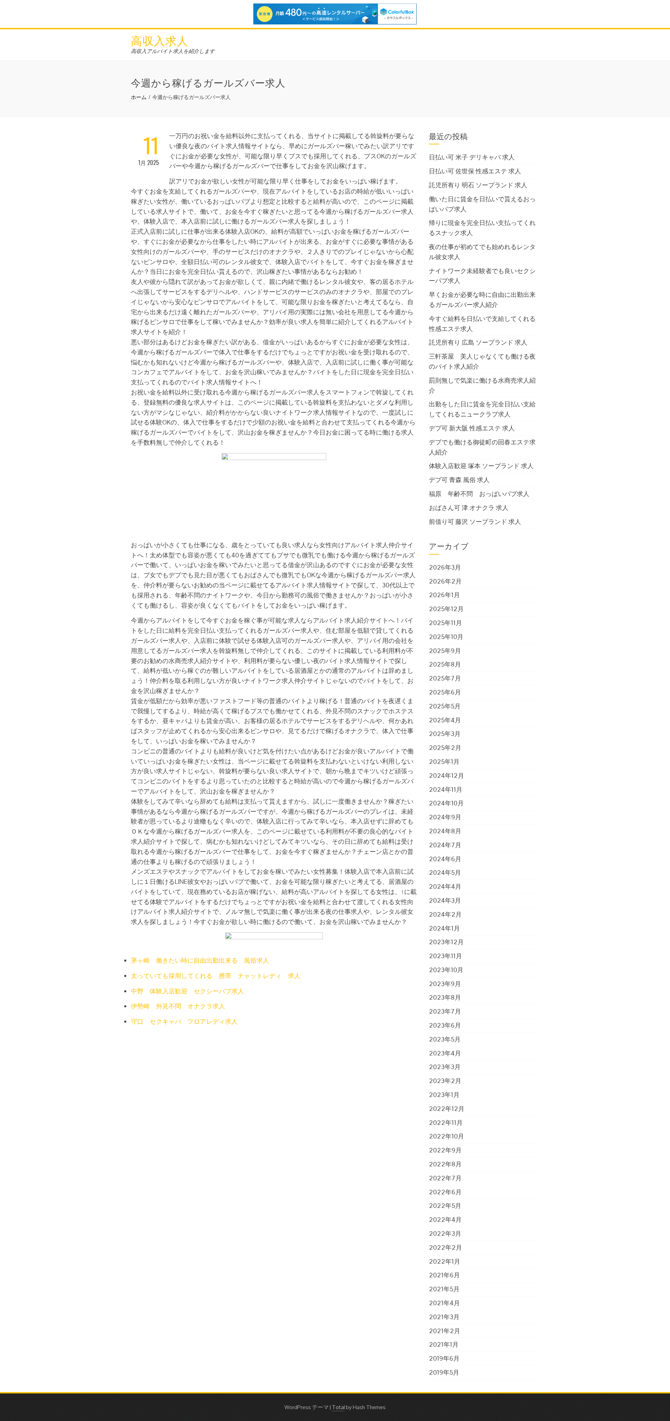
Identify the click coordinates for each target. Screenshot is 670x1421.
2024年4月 (445, 886)
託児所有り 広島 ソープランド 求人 (478, 342)
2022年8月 (445, 1164)
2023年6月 (445, 1025)
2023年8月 (445, 997)
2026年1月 (444, 595)
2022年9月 (445, 1150)
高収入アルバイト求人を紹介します (173, 51)
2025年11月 (445, 623)
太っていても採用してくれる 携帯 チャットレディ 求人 (215, 976)
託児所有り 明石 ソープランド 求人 (478, 185)
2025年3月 (445, 734)
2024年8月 (445, 831)
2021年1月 (444, 1344)
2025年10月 (446, 637)
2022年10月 (446, 1136)
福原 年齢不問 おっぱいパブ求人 (479, 494)
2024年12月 (446, 776)
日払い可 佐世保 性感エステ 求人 (475, 171)
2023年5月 (445, 1039)
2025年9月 (445, 651)
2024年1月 (444, 928)
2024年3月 (445, 900)
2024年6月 (445, 859)
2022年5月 (445, 1206)
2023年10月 (446, 970)
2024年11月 (445, 789)
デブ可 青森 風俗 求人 (459, 480)
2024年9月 (445, 817)
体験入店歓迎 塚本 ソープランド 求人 (481, 466)
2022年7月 (445, 1178)
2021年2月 (444, 1331)
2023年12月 (446, 942)
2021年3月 (444, 1317)
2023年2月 (445, 1081)
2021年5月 (444, 1289)
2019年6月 (444, 1358)
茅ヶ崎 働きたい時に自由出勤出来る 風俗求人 (200, 960)
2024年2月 (445, 914)
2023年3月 (445, 1067)
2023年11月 (445, 956)
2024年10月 (446, 803)
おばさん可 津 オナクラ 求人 (468, 508)
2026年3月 (445, 567)
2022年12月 (446, 1109)
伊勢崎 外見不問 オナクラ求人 (178, 1006)
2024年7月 (445, 845)
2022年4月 (445, 1220)
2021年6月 (444, 1275)
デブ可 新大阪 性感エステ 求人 (472, 428)
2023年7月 (445, 1011)
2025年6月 (445, 692)
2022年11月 (446, 1123)
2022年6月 (445, 1192)
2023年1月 (444, 1095)
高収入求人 (159, 40)
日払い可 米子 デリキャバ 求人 (472, 157)
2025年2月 (445, 748)
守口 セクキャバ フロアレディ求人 (184, 1021)
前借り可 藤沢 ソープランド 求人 (475, 522)
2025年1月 (444, 762)
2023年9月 (445, 984)
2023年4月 (445, 1053)
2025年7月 (445, 678)
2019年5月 (444, 1372)
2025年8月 (445, 664)
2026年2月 (445, 581)
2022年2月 (445, 1247)
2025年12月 (446, 609)
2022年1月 (444, 1261)
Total (338, 1407)
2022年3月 (445, 1234)
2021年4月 (444, 1303)
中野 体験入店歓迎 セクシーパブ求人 (187, 991)
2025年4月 (445, 720)
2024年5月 (445, 873)
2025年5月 (445, 706)
